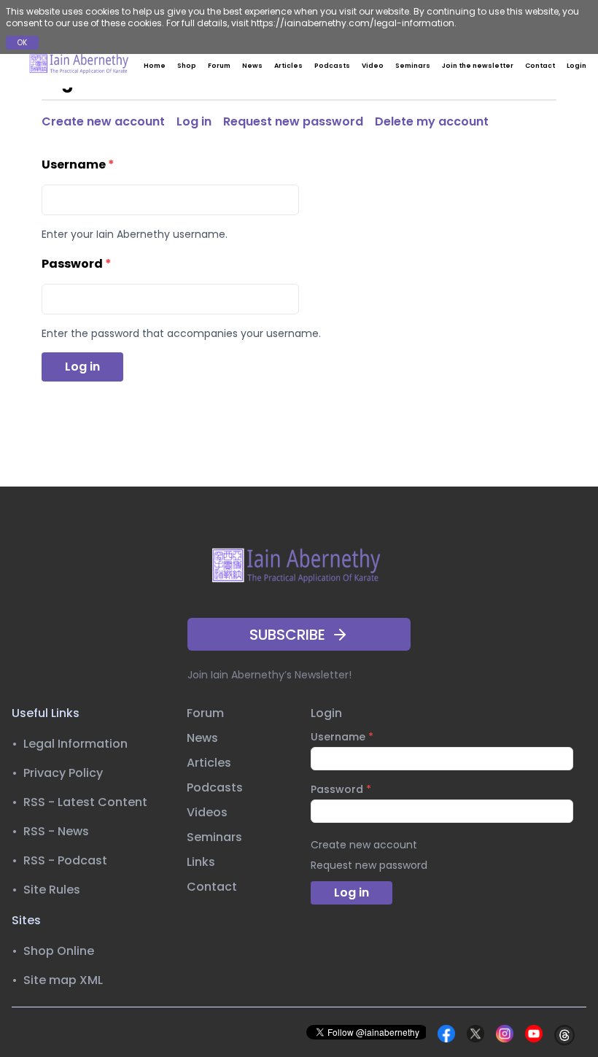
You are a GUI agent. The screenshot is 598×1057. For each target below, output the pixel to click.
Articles (288, 65)
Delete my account (432, 121)
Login (576, 65)
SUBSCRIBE (287, 634)
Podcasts (332, 65)
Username (78, 164)
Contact (540, 65)
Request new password (293, 121)
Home (155, 65)
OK (22, 42)
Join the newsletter (477, 65)
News (252, 65)
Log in (193, 121)
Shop (186, 65)
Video (373, 65)
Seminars (412, 65)
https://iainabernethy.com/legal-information (352, 23)
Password (77, 263)
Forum (219, 65)
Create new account (103, 121)
